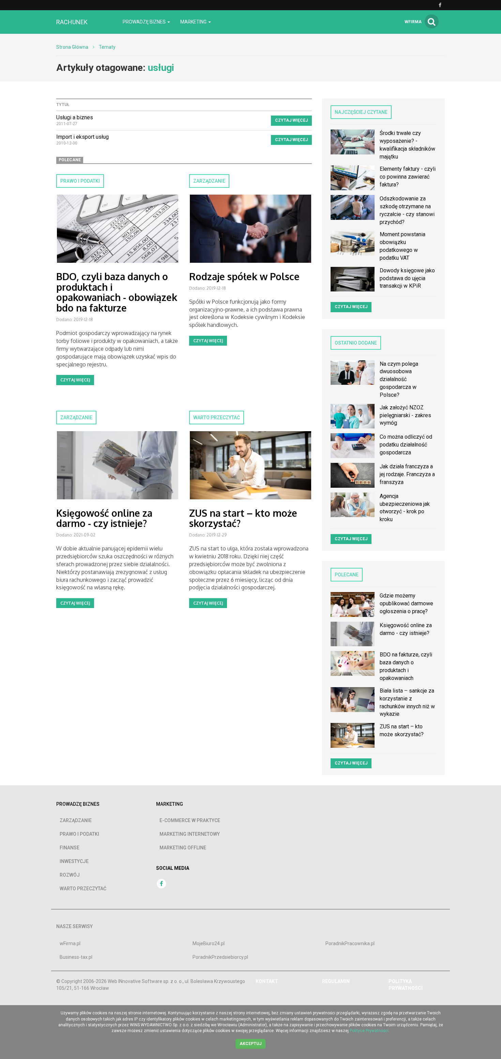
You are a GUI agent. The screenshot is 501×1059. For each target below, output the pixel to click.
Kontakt (267, 981)
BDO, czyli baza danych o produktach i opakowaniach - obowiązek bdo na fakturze (116, 292)
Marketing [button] (194, 22)
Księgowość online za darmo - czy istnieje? (104, 518)
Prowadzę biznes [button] (145, 22)
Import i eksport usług (82, 137)
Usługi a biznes (74, 117)
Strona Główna (72, 47)
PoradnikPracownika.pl (350, 943)
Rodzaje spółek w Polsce (244, 276)
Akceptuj (250, 1043)
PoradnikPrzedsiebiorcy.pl (220, 957)
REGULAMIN (336, 981)
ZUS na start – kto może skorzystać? (243, 518)
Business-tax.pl (76, 957)
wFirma (413, 21)
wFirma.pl (70, 943)
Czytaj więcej (291, 120)
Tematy (107, 47)
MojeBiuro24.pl (209, 943)
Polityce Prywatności (369, 1030)
